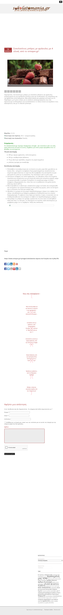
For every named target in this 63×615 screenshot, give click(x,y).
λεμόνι (40, 591)
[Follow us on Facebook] (5, 264)
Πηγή (6, 251)
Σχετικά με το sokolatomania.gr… (35, 609)
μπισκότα (48, 594)
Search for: (41, 566)
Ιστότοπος (7, 419)
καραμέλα (53, 587)
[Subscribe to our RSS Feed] (14, 264)
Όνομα (6, 412)
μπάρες (58, 592)
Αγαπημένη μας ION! (49, 577)
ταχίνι (50, 597)
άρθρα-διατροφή (45, 582)
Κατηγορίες (41, 559)
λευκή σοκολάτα (47, 591)
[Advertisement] (31, 19)
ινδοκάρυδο (49, 585)
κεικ (58, 587)
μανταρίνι (53, 591)
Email (6, 415)
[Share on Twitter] (8, 91)
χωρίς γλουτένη (49, 602)
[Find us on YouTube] (17, 264)
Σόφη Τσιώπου (42, 580)
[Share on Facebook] (5, 91)
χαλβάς (52, 601)
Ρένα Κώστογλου (57, 579)
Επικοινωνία (57, 609)
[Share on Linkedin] (17, 91)
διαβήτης (42, 586)
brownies (41, 575)
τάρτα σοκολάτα (42, 597)
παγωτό (41, 595)
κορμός (54, 589)
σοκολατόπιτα (57, 596)
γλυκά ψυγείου (51, 584)
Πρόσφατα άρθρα (48, 609)
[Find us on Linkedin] (11, 264)
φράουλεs (46, 601)
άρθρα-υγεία (56, 582)
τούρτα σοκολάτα (44, 599)
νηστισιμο (55, 594)
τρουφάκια (54, 599)
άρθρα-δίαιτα (52, 580)
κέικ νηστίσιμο (55, 586)
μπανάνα (41, 594)
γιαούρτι (41, 584)
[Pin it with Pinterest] (14, 91)
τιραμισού (54, 597)
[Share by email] (20, 91)
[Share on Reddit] (11, 91)
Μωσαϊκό (50, 578)
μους (54, 592)
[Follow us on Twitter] (8, 264)
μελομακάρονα (47, 592)
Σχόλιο (6, 427)
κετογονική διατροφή (45, 589)
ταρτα (47, 597)
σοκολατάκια (49, 596)
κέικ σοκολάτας (44, 587)
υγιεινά (40, 601)
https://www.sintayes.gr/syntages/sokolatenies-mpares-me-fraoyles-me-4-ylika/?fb (31, 258)
